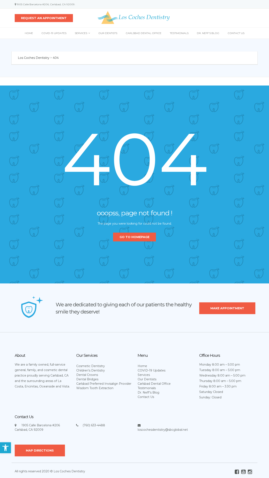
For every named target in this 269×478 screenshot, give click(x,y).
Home (29, 33)
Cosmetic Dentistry (90, 366)
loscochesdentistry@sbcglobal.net (163, 430)
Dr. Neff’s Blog (208, 33)
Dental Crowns (87, 375)
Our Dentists (107, 33)
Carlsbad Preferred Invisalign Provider (103, 384)
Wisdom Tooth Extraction (94, 388)
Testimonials (179, 33)
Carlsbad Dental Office (143, 33)
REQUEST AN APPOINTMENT (44, 18)
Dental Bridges (87, 379)
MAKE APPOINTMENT (227, 308)
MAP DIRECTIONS (40, 450)
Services (81, 33)
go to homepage (134, 237)
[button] (5, 447)
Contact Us (236, 33)
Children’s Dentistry (90, 370)
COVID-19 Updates (53, 33)
